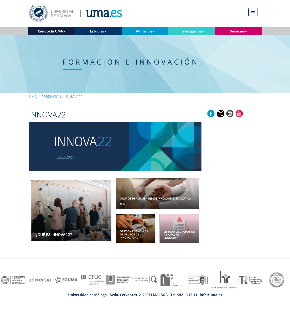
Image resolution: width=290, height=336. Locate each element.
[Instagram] (230, 113)
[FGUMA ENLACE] (66, 279)
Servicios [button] (237, 31)
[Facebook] (211, 113)
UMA (33, 96)
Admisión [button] (144, 31)
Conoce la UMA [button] (50, 31)
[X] (220, 113)
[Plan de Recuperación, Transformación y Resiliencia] (250, 279)
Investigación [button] (190, 31)
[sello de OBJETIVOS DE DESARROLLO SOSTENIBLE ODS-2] (13, 279)
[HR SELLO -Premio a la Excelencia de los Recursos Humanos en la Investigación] (224, 279)
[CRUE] (92, 279)
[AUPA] (118, 279)
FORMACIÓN (51, 96)
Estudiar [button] (97, 31)
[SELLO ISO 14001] (197, 279)
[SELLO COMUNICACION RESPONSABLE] (145, 279)
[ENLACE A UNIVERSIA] (39, 279)
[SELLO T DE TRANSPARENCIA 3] (171, 279)
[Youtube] (239, 113)
